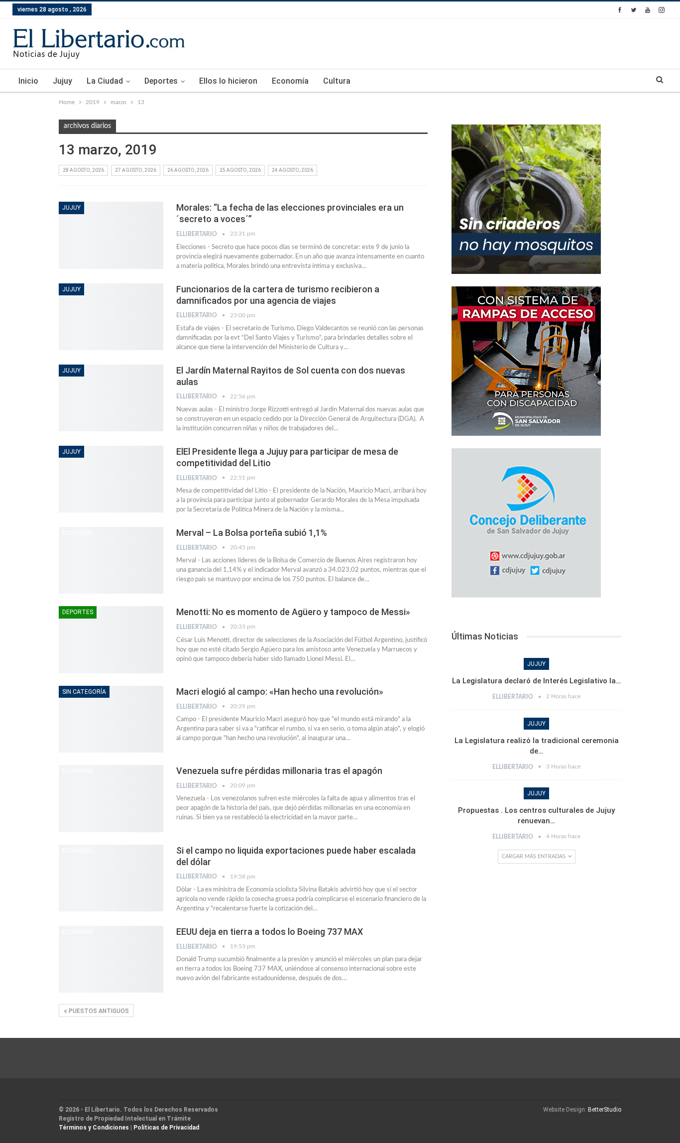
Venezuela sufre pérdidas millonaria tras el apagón (279, 770)
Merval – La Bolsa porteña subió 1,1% (251, 532)
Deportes (161, 81)
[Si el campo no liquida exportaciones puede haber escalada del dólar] (111, 878)
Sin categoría (84, 691)
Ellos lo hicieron (228, 81)
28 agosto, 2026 (83, 170)
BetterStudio (604, 1109)
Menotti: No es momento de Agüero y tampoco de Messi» (293, 612)
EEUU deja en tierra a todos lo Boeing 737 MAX (269, 931)
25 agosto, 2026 (240, 170)
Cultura (336, 81)
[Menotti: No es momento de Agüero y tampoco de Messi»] (111, 639)
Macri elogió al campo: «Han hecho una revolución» (279, 691)
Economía (290, 81)
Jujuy (62, 81)
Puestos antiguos (98, 1011)
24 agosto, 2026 (292, 170)
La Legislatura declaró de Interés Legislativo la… (536, 680)
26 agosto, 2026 (188, 170)
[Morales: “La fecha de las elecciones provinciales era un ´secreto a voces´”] (111, 235)
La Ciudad (105, 81)
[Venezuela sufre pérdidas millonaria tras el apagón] (111, 798)
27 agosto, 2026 (135, 170)
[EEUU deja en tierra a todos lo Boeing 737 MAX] (111, 959)
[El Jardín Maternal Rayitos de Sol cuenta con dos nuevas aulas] (111, 398)
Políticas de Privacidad (166, 1127)
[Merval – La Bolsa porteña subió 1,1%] (111, 560)
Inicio (28, 81)
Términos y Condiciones (94, 1127)
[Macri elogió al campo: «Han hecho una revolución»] (111, 719)
